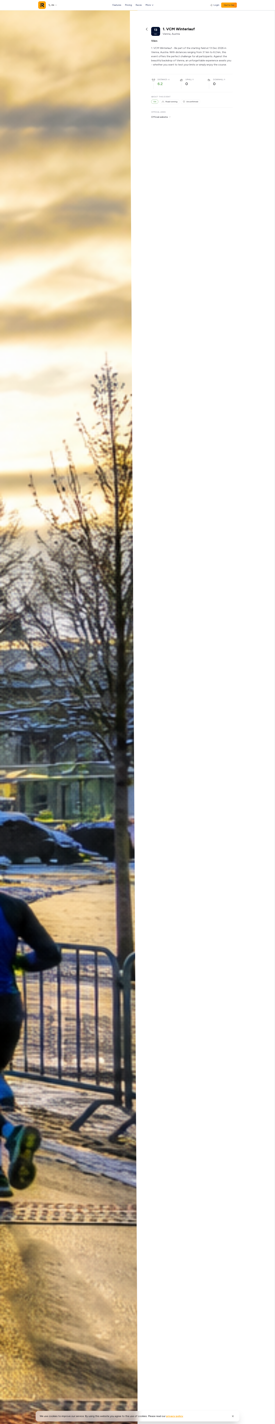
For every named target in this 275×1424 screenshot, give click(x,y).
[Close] (232, 1416)
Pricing (128, 5)
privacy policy (174, 1416)
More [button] (148, 5)
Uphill (188, 79)
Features (117, 5)
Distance (162, 79)
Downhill (218, 79)
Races (139, 5)
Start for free (229, 5)
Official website (159, 117)
